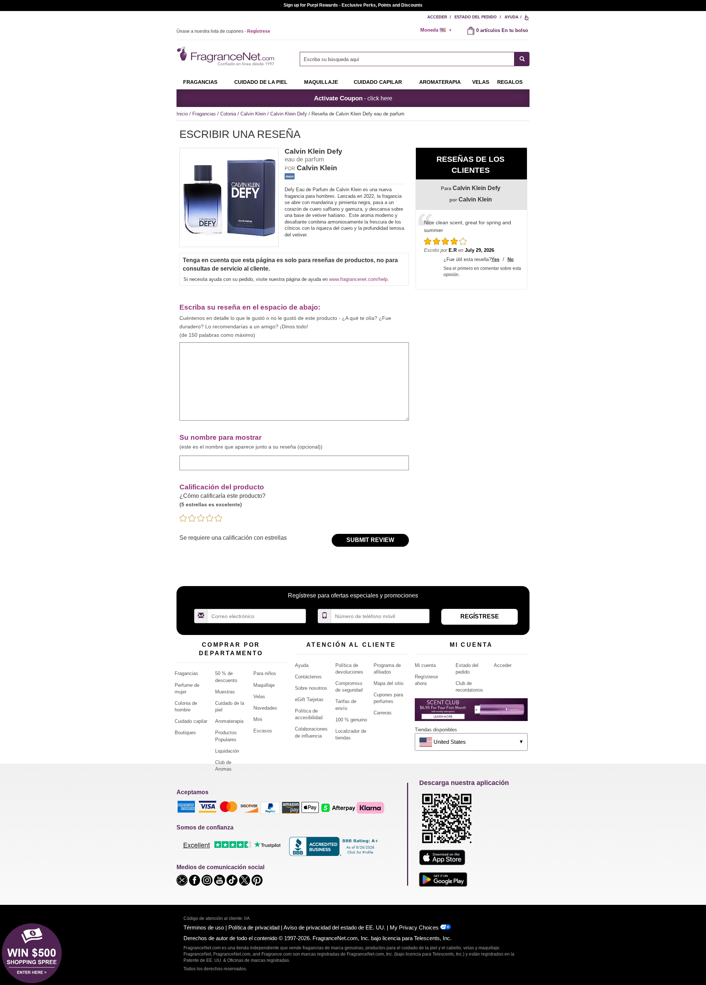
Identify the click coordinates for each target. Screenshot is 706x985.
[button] (182, 880)
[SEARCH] (522, 59)
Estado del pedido (475, 17)
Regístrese (479, 616)
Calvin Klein (253, 114)
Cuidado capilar (378, 82)
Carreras (383, 712)
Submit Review (370, 540)
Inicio (182, 114)
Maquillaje (321, 82)
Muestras (225, 692)
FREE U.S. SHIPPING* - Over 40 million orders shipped (353, 5)
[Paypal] (270, 807)
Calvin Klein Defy (289, 114)
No (510, 259)
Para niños (264, 673)
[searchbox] (407, 59)
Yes (495, 259)
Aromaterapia (229, 721)
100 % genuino (351, 719)
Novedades (265, 708)
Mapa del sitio (388, 683)
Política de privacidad (253, 927)
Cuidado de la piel (261, 82)
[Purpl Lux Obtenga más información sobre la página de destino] (471, 712)
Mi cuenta (425, 665)
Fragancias (200, 82)
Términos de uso (203, 927)
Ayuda (511, 17)
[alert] (438, 30)
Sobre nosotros (311, 688)
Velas (259, 696)
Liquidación (227, 751)
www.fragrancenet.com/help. (359, 279)
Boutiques (185, 732)
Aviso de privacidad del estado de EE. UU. (334, 927)
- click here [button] (353, 98)
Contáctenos (308, 676)
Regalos (510, 82)
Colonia (229, 114)
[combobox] (415, 59)
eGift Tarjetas (309, 699)
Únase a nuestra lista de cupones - (223, 31)
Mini (257, 719)
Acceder (437, 17)
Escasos (262, 731)
